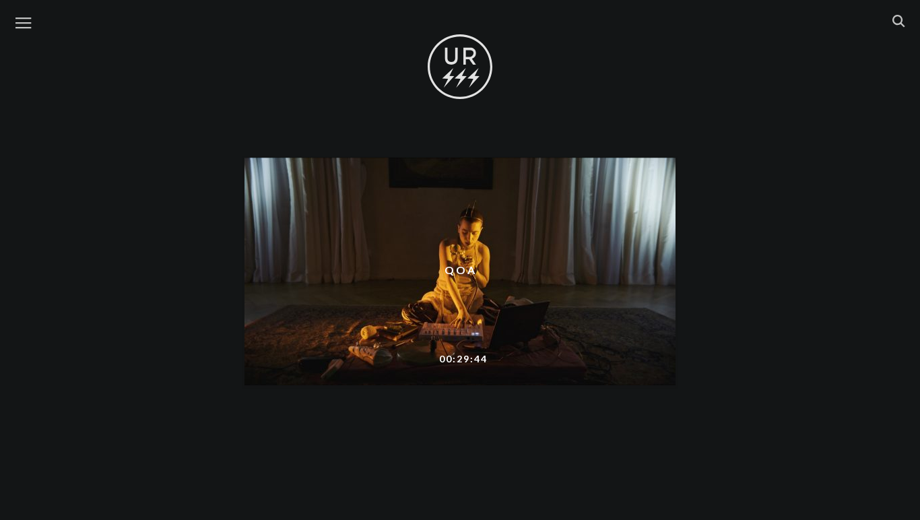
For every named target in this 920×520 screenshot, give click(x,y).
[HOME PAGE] (460, 67)
